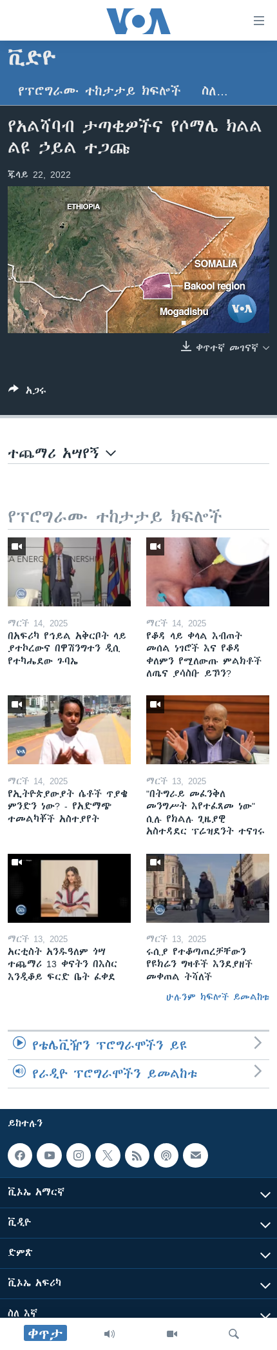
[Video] (172, 1334)
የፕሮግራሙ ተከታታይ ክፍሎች (99, 91)
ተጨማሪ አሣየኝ (57, 453)
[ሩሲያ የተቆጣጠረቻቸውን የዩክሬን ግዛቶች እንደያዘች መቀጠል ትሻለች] (207, 888)
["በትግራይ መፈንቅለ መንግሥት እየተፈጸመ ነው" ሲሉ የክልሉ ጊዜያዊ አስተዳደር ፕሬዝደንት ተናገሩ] (207, 729)
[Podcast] (166, 1155)
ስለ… (215, 91)
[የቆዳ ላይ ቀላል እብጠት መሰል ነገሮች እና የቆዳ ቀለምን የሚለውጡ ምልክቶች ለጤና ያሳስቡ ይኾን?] (207, 571)
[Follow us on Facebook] (20, 1155)
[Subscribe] (195, 1155)
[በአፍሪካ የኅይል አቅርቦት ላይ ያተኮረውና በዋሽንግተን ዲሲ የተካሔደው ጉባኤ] (69, 571)
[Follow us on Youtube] (49, 1155)
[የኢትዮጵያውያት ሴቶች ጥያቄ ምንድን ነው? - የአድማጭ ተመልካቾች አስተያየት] (69, 729)
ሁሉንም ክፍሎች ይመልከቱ (217, 997)
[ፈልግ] (234, 1334)
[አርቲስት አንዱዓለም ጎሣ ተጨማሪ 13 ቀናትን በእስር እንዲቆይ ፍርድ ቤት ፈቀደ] (69, 888)
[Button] (27, 393)
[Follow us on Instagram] (78, 1155)
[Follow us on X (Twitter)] (107, 1155)
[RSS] (137, 1155)
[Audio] (109, 1334)
